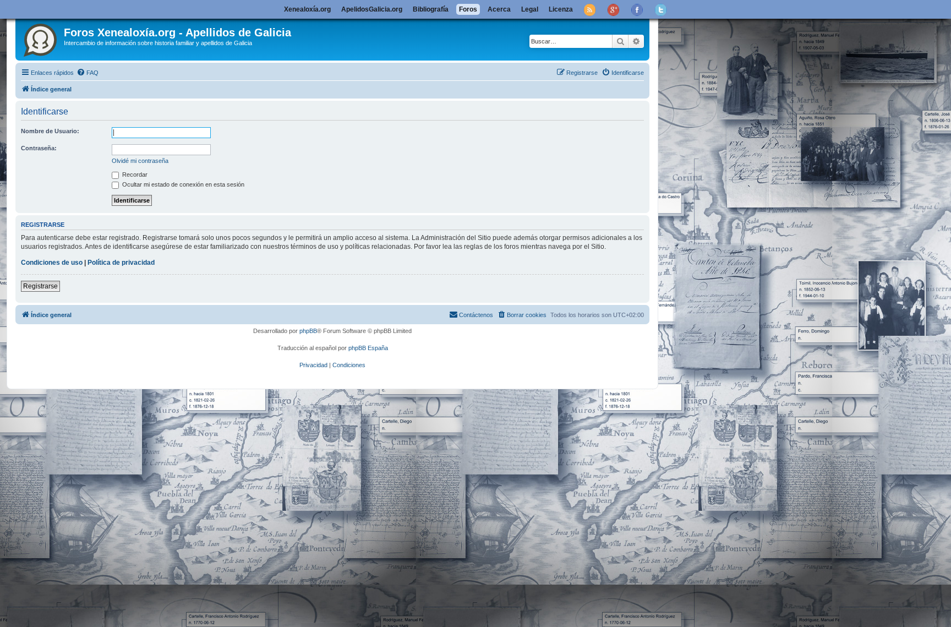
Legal (529, 9)
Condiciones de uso (52, 262)
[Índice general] (41, 38)
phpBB (308, 331)
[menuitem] (87, 72)
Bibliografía (431, 9)
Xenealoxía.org (307, 9)
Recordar (134, 174)
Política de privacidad (121, 262)
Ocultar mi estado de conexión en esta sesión (182, 184)
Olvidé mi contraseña (140, 160)
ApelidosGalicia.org (371, 9)
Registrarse (40, 286)
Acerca (499, 9)
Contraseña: (39, 148)
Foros (468, 9)
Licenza (561, 9)
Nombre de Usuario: (50, 131)
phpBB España (368, 348)
